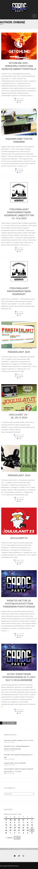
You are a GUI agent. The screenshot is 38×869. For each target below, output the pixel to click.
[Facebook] (15, 856)
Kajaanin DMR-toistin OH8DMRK (15, 763)
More (20, 102)
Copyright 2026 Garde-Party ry (10, 866)
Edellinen (10, 838)
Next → (13, 723)
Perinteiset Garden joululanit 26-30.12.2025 (18, 740)
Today (17, 838)
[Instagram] (23, 856)
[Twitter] (19, 856)
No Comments (20, 100)
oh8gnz (19, 22)
